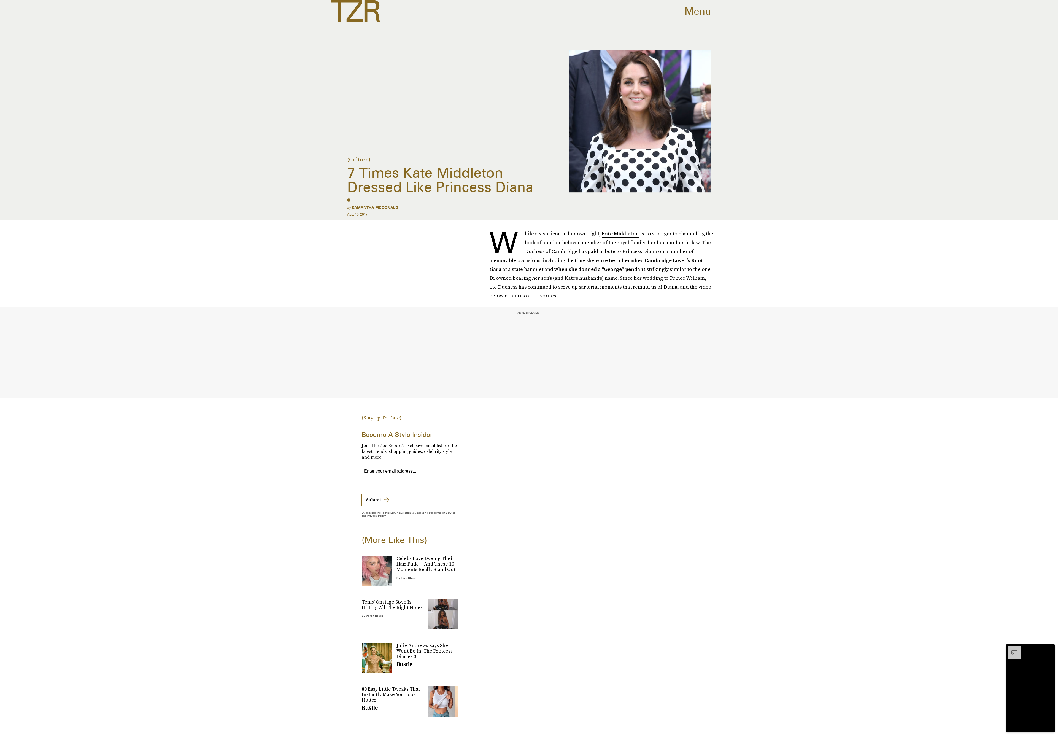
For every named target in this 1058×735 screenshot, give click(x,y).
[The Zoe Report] (355, 11)
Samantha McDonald (375, 207)
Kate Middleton (620, 233)
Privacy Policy (376, 515)
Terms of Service (444, 512)
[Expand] (1011, 649)
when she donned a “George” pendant (600, 269)
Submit (373, 500)
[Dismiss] (1049, 649)
